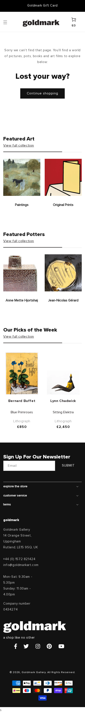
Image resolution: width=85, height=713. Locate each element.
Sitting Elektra (63, 412)
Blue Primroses (22, 412)
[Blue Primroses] (21, 373)
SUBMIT (68, 465)
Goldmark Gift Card (42, 5)
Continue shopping (42, 93)
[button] (9, 22)
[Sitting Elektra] (63, 383)
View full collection (18, 145)
